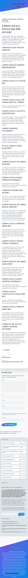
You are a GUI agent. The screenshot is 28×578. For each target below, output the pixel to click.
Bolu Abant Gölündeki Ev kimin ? (9, 459)
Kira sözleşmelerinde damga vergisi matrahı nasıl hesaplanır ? (11, 447)
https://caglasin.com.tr (5, 431)
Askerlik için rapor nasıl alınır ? (8, 455)
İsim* (3, 394)
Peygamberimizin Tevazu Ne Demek (8, 521)
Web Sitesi (4, 406)
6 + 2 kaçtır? (4, 417)
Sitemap (14, 433)
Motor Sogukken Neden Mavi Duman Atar (12, 361)
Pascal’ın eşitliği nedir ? (7, 463)
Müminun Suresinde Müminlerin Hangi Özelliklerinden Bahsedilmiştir (14, 525)
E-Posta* (3, 400)
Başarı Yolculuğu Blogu (18, 5)
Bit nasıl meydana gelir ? (7, 477)
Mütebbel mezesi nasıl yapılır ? (8, 473)
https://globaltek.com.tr (6, 433)
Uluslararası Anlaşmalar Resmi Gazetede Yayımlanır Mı (11, 531)
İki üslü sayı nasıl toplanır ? (8, 466)
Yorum (3, 380)
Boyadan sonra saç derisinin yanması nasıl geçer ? (11, 452)
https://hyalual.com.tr (16, 431)
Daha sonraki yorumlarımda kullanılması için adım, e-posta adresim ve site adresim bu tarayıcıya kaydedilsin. (14, 414)
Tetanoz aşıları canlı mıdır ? (8, 470)
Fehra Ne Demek (6, 357)
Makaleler (7, 350)
